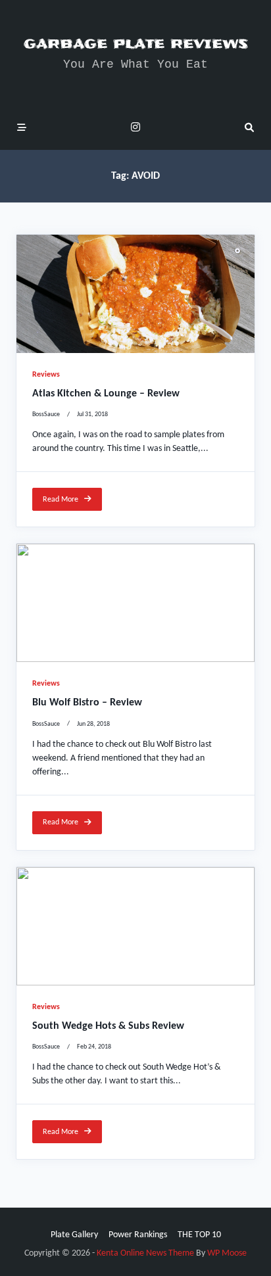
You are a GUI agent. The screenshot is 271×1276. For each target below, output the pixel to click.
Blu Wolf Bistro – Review (87, 702)
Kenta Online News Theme (145, 1253)
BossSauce (46, 414)
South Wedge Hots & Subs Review (108, 1026)
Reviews (46, 375)
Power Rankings (138, 1235)
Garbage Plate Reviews (136, 43)
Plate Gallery (74, 1235)
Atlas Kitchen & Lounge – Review (106, 394)
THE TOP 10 (199, 1235)
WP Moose (227, 1253)
